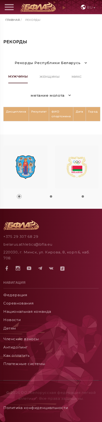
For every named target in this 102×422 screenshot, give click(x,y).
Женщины (50, 76)
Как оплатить (16, 355)
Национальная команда (27, 311)
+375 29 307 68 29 (20, 236)
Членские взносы (21, 339)
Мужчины (18, 76)
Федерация (15, 295)
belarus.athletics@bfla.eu (27, 244)
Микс (77, 76)
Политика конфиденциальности (35, 407)
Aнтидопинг (15, 347)
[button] (19, 196)
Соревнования (18, 303)
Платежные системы (24, 363)
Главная (12, 20)
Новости (12, 320)
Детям (9, 328)
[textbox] (87, 7)
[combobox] (87, 7)
